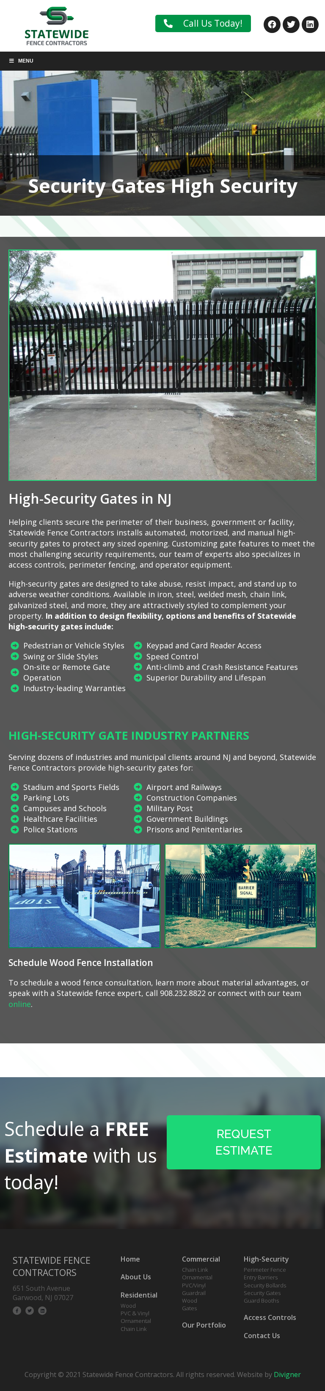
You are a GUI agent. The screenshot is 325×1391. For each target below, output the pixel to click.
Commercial (201, 1259)
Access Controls (270, 1317)
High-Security (266, 1259)
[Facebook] (272, 24)
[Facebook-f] (17, 1310)
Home (130, 1259)
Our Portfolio (204, 1325)
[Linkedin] (310, 24)
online (19, 1004)
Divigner (287, 1374)
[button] (203, 23)
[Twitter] (291, 24)
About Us (136, 1276)
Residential (139, 1295)
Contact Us (262, 1335)
